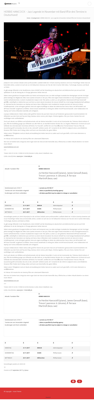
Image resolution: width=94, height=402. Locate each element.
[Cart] (19, 3)
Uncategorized (35, 18)
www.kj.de (20, 156)
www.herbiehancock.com (11, 147)
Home (28, 18)
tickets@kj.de (28, 156)
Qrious (26, 370)
